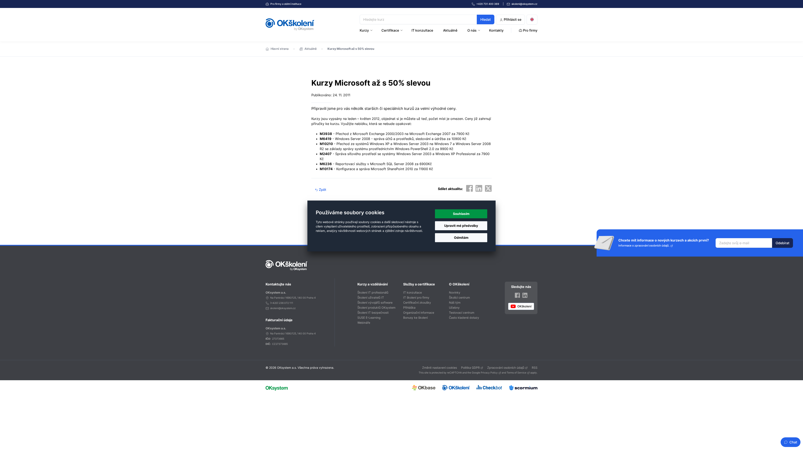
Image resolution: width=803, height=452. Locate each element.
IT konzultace (422, 30)
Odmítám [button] (461, 238)
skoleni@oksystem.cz (524, 3)
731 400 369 (488, 3)
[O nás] (479, 30)
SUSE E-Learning (369, 317)
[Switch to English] (532, 19)
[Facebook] (517, 295)
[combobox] (427, 19)
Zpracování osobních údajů (505, 367)
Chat (793, 442)
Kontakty (496, 30)
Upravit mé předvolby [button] (461, 226)
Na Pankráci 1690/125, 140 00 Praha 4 (293, 297)
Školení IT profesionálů (372, 292)
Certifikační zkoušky (417, 302)
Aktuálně (450, 30)
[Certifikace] (402, 30)
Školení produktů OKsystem (376, 307)
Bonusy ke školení (415, 317)
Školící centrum (459, 297)
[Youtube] (521, 306)
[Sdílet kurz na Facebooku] (469, 188)
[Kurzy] (372, 30)
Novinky (454, 292)
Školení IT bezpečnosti (373, 312)
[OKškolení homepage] (286, 265)
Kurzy (364, 30)
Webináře (363, 322)
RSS (534, 367)
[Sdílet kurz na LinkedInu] (479, 188)
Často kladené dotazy (464, 317)
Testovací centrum (461, 312)
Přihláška (409, 307)
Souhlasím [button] (461, 214)
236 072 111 (286, 302)
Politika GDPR (470, 367)
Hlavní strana (280, 48)
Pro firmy (285, 3)
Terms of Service (516, 372)
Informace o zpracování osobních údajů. (644, 245)
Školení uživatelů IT (370, 297)
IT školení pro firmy (416, 297)
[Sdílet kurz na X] (488, 188)
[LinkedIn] (524, 295)
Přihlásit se (512, 19)
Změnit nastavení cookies (439, 367)
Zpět (322, 189)
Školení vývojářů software (375, 302)
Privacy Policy (489, 372)
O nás (472, 30)
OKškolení (290, 24)
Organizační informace (418, 312)
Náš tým (454, 302)
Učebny (454, 307)
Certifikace (390, 30)
